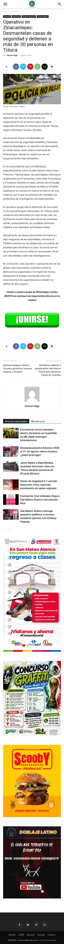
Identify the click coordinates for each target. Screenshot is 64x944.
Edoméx (14, 11)
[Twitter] (23, 67)
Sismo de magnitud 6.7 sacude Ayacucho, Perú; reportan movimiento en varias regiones (38, 485)
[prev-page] (5, 529)
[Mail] (28, 925)
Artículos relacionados (16, 421)
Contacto (51, 934)
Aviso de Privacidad (47, 940)
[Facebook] (16, 67)
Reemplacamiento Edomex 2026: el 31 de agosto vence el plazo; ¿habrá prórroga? (40, 451)
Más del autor (38, 421)
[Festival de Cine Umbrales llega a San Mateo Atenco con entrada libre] (11, 499)
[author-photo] (32, 401)
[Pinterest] (30, 67)
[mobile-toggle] (5, 4)
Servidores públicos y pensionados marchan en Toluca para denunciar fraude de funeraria (48, 370)
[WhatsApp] (37, 67)
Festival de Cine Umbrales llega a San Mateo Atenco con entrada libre (39, 499)
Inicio (5, 11)
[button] (59, 4)
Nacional (30, 934)
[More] (52, 67)
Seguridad (16, 16)
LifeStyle (41, 934)
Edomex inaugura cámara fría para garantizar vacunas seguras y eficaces (17, 368)
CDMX (21, 934)
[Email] (44, 67)
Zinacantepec (43, 16)
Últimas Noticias (29, 16)
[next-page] (10, 529)
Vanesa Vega (12, 55)
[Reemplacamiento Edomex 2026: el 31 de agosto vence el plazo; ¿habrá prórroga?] (11, 451)
